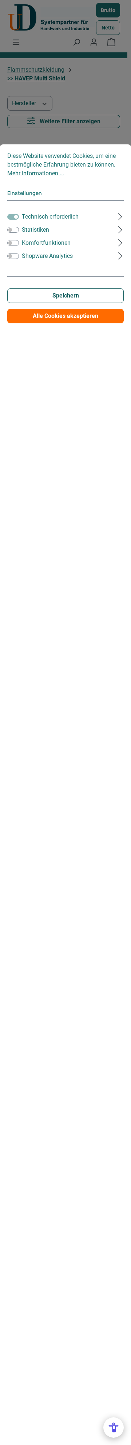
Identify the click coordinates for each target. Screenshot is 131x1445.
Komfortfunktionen (46, 242)
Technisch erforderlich (50, 216)
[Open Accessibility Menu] (113, 1427)
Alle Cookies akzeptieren (65, 315)
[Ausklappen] (120, 215)
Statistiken (35, 229)
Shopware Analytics (47, 255)
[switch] (13, 230)
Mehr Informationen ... (35, 173)
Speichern (65, 295)
